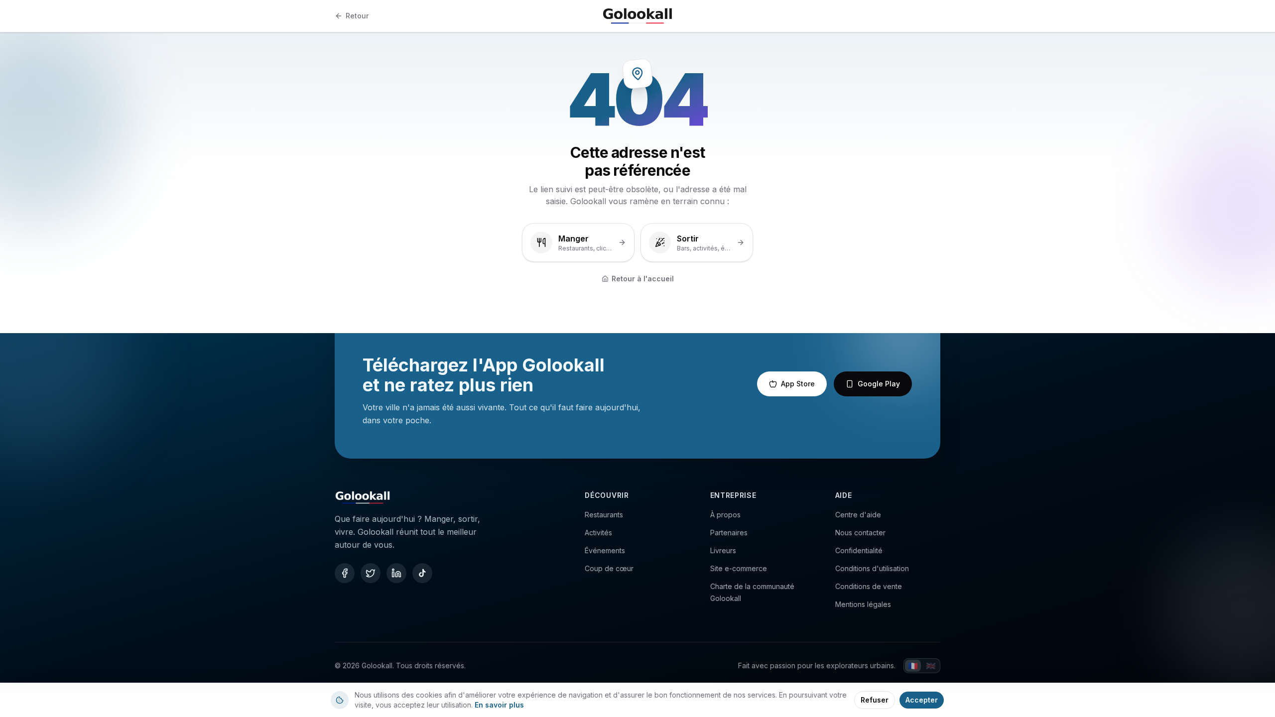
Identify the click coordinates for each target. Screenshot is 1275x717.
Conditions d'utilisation (872, 568)
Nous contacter (860, 532)
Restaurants (604, 514)
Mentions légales (863, 604)
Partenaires (729, 532)
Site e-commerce (738, 568)
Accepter (921, 700)
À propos (725, 514)
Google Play (879, 383)
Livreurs (723, 550)
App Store (798, 383)
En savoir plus (499, 705)
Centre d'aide (858, 514)
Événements (605, 550)
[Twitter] (371, 573)
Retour (357, 15)
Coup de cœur (609, 568)
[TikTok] (422, 573)
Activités (598, 532)
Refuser (875, 700)
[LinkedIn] (396, 573)
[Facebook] (345, 573)
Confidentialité (859, 550)
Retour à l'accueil (643, 278)
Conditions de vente (868, 586)
